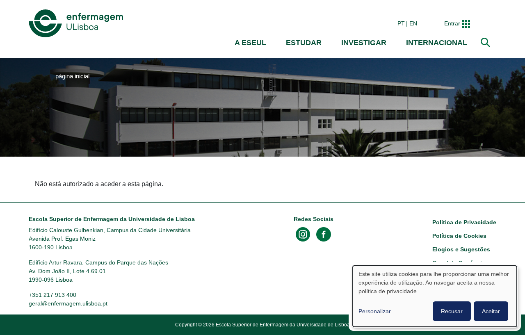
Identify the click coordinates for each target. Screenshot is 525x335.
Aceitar (491, 311)
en (413, 23)
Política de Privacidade (464, 222)
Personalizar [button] (374, 311)
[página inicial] (77, 23)
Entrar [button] (452, 23)
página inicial (72, 76)
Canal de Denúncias (460, 263)
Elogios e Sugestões (461, 249)
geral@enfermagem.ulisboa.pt (68, 303)
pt (401, 23)
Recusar (452, 311)
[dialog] (435, 296)
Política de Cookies (459, 235)
